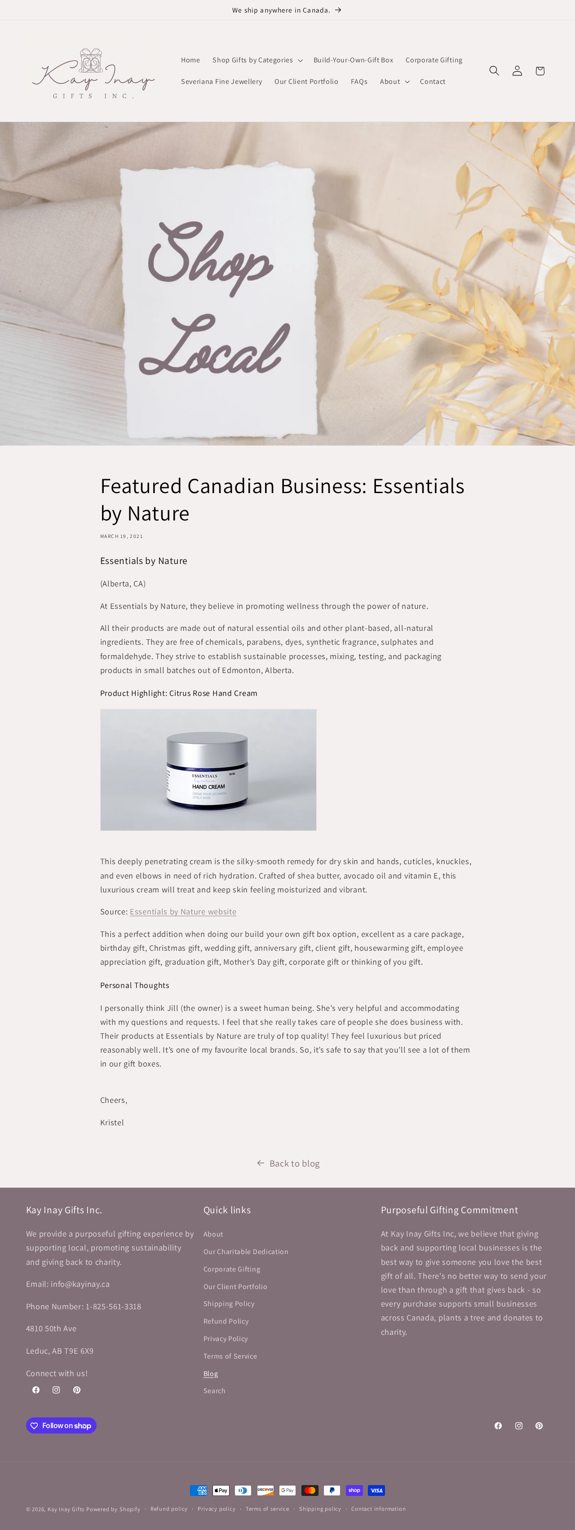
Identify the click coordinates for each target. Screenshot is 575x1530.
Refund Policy (226, 1320)
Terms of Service (230, 1355)
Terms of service (267, 1509)
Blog (210, 1373)
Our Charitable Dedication (246, 1251)
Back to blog (295, 1163)
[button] (256, 60)
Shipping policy (320, 1509)
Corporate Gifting (232, 1268)
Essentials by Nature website (183, 911)
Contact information (378, 1509)
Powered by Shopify (113, 1509)
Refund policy (169, 1509)
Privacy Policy (225, 1338)
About (213, 1234)
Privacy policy (216, 1509)
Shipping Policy (229, 1303)
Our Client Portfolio (235, 1286)
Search (214, 1390)
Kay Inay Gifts (66, 1509)
